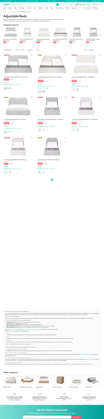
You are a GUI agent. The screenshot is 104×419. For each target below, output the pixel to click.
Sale (80, 8)
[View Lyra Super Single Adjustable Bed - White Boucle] (86, 114)
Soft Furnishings (59, 8)
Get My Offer (76, 417)
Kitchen (67, 8)
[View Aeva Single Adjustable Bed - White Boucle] (18, 155)
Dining (10, 8)
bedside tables (24, 329)
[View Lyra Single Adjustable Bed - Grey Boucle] (52, 155)
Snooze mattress (87, 359)
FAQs (10, 344)
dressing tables (38, 329)
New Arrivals (87, 8)
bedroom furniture (14, 329)
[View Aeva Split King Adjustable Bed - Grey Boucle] (18, 72)
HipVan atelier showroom (85, 354)
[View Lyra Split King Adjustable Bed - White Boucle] (52, 74)
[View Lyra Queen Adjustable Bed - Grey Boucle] (18, 115)
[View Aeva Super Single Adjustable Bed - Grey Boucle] (52, 114)
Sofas (4, 8)
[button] (57, 4)
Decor (46, 8)
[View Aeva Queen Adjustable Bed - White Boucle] (86, 73)
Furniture (29, 8)
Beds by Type (14, 11)
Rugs (51, 8)
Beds (15, 8)
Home (4, 11)
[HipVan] (6, 4)
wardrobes (30, 329)
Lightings (40, 8)
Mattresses (21, 8)
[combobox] (35, 4)
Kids (35, 8)
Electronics (74, 8)
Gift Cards (95, 8)
